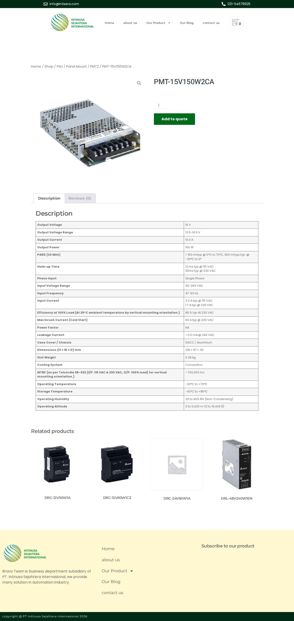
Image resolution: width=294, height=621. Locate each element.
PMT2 (94, 66)
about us (130, 23)
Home (109, 23)
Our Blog (187, 23)
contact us (211, 23)
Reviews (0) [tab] (79, 198)
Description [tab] (49, 198)
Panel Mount (76, 66)
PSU (60, 66)
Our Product (155, 23)
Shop (49, 66)
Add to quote (174, 119)
